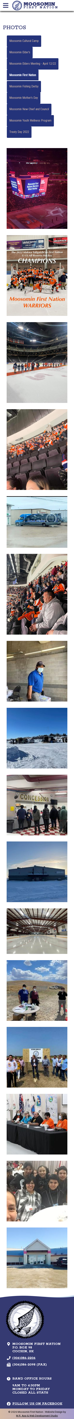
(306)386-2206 (23, 1358)
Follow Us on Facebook (37, 1404)
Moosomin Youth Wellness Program (30, 120)
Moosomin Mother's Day (23, 98)
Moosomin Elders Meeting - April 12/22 (32, 63)
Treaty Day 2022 (19, 132)
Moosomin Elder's (19, 52)
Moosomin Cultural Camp (24, 41)
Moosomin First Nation (22, 75)
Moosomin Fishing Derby (24, 86)
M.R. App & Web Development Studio (37, 1415)
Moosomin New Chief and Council (29, 109)
